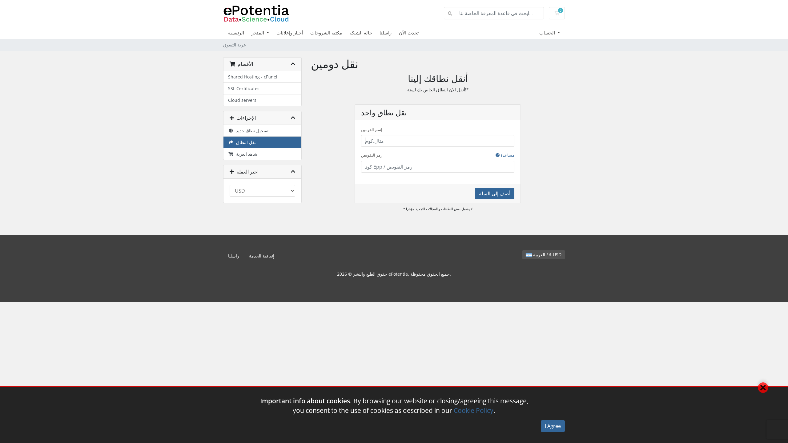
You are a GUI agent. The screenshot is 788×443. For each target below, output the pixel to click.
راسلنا (386, 33)
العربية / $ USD (546, 254)
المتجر (258, 33)
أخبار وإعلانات (289, 33)
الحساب (547, 33)
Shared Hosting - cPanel (252, 77)
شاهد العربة (245, 154)
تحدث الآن (409, 33)
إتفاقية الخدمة (261, 256)
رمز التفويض (437, 155)
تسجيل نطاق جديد (251, 131)
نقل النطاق (245, 142)
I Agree (553, 426)
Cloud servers (242, 100)
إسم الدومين (371, 129)
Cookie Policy (473, 410)
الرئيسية (236, 33)
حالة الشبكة (360, 33)
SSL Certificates (243, 88)
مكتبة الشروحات (326, 33)
